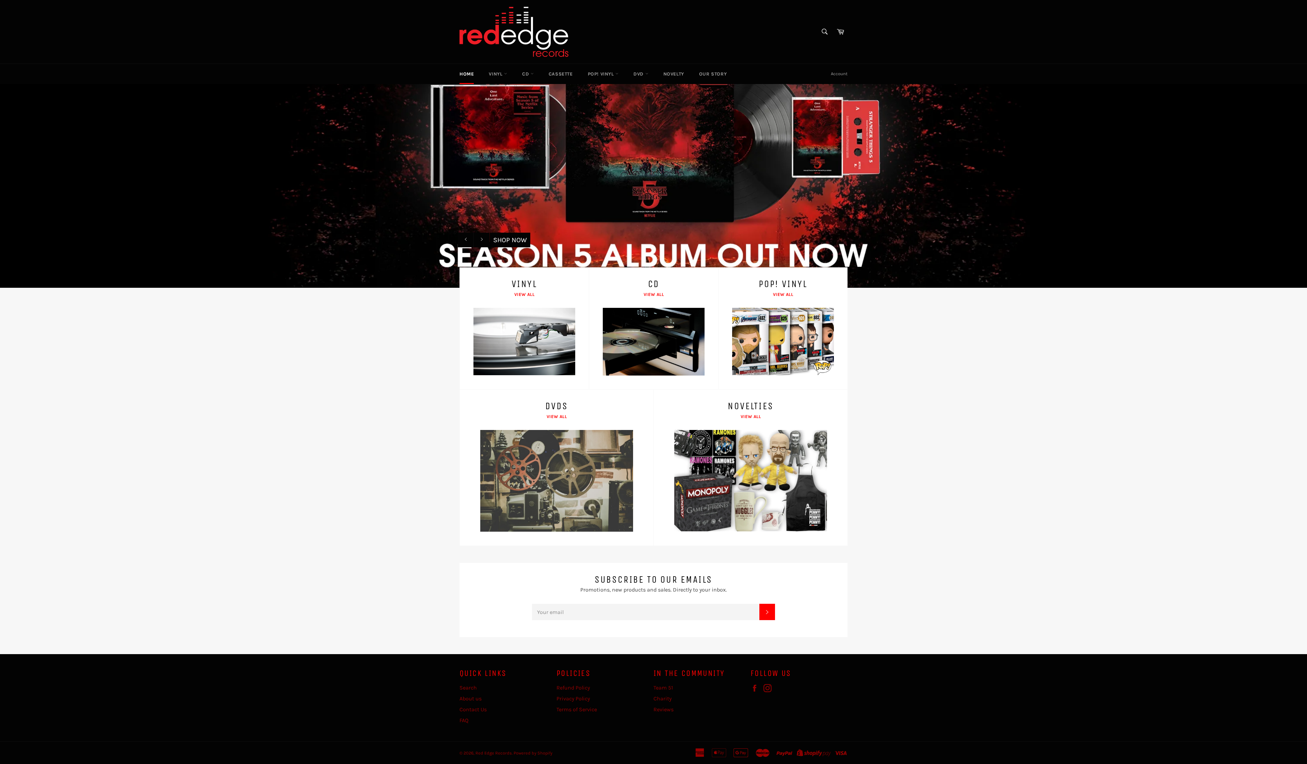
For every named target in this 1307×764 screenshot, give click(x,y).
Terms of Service (576, 709)
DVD (639, 74)
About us (470, 698)
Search (468, 687)
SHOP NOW (510, 240)
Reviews (664, 709)
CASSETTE (561, 74)
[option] (653, 186)
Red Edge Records (493, 752)
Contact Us (473, 709)
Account (839, 73)
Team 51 (663, 687)
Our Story (713, 74)
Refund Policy (573, 687)
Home (466, 74)
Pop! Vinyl (602, 74)
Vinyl (496, 74)
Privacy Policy (573, 698)
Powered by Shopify (533, 752)
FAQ (463, 720)
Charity (663, 698)
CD (526, 74)
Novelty (673, 74)
